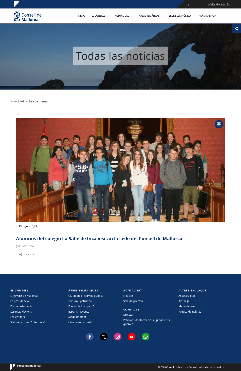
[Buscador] (223, 16)
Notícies (128, 295)
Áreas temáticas (149, 15)
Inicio (81, 15)
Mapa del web (187, 306)
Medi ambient (77, 317)
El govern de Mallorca (24, 295)
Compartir (29, 254)
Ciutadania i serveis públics (85, 295)
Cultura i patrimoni (80, 301)
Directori (128, 314)
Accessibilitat (186, 295)
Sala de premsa (133, 301)
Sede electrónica (180, 15)
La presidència (19, 301)
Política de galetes (189, 311)
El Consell (98, 15)
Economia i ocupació (81, 306)
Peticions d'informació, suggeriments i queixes (147, 322)
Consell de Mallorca (21, 367)
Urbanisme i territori (81, 322)
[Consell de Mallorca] (27, 16)
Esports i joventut (79, 311)
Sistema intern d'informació (27, 322)
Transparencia (206, 15)
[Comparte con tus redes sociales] (236, 28)
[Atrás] (17, 114)
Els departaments (21, 306)
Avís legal (184, 301)
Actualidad (122, 15)
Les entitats (17, 317)
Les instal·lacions (21, 311)
